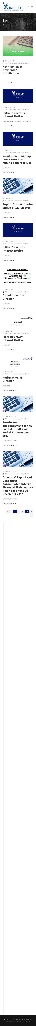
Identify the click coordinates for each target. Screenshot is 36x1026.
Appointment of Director (13, 297)
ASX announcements (11, 63)
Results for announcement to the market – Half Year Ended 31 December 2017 (17, 429)
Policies (28, 1022)
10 (23, 511)
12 (31, 511)
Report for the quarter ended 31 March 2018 (18, 206)
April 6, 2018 (8, 331)
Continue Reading (8, 83)
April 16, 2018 (9, 242)
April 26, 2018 (9, 199)
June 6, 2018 (8, 150)
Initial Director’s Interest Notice (14, 115)
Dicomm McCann (20, 1022)
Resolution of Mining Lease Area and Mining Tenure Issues (17, 159)
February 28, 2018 (10, 417)
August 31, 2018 (9, 61)
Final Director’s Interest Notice (13, 339)
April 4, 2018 (8, 372)
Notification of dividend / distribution (12, 70)
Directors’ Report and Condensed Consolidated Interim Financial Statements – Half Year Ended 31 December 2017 (18, 485)
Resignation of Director (12, 379)
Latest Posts (24, 63)
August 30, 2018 (10, 107)
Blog (19, 63)
